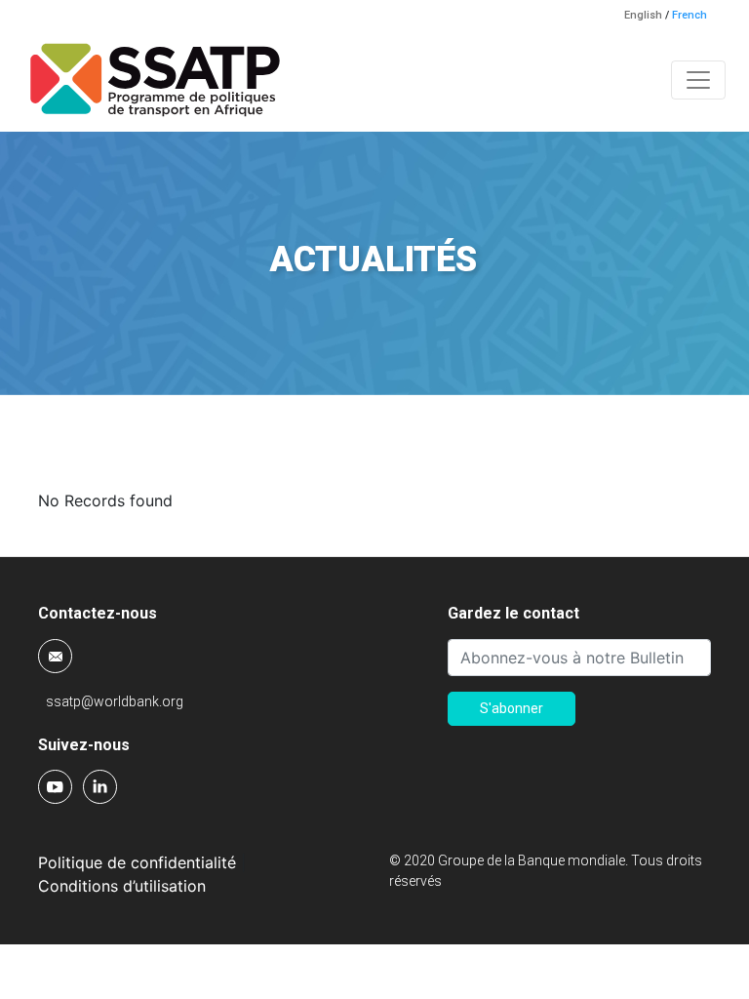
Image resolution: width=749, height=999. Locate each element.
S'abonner (511, 708)
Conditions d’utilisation (122, 886)
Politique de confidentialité (137, 862)
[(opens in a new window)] (56, 785)
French (689, 15)
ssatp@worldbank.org (114, 701)
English (643, 15)
